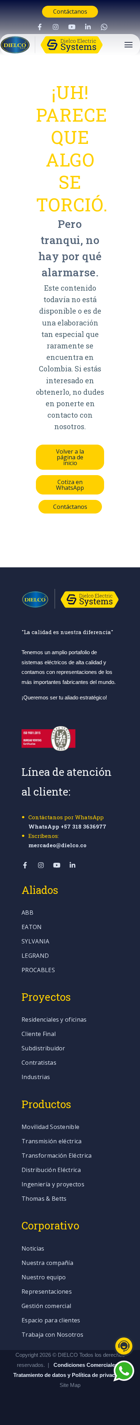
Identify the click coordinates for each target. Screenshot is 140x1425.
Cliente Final (39, 1034)
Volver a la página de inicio (70, 457)
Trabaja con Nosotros (52, 1335)
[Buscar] (127, 148)
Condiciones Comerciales (85, 1365)
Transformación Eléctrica (57, 1156)
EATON (32, 927)
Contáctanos (70, 11)
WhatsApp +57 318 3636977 (67, 826)
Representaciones (47, 1292)
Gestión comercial (46, 1306)
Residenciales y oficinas (54, 1020)
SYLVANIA (36, 941)
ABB (27, 913)
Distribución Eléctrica (51, 1170)
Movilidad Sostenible (50, 1127)
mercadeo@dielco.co (57, 845)
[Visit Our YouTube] (72, 27)
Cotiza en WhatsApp (70, 485)
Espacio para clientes (51, 1320)
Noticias (33, 1249)
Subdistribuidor (43, 1048)
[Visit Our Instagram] (55, 27)
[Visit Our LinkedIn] (88, 27)
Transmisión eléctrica (52, 1141)
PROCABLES (38, 970)
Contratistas (39, 1063)
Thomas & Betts (44, 1199)
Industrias (36, 1077)
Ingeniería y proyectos (53, 1184)
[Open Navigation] (128, 44)
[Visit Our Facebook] (39, 27)
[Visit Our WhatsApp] (104, 27)
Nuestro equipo (44, 1277)
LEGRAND (35, 956)
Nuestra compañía (47, 1263)
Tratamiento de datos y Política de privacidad (70, 1375)
